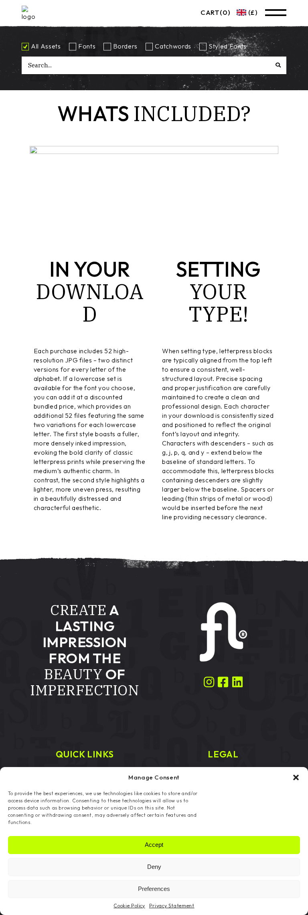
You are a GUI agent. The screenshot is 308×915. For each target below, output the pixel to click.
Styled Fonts (228, 46)
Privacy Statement (172, 906)
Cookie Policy (129, 906)
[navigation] (244, 12)
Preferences (154, 888)
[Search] (286, 65)
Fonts (86, 46)
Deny (154, 866)
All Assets (46, 46)
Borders (125, 46)
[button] (296, 777)
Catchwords (173, 46)
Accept (154, 844)
